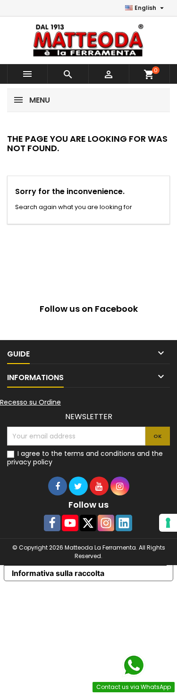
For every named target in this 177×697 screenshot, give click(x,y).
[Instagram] (106, 523)
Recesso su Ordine (30, 402)
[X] (88, 523)
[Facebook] (52, 523)
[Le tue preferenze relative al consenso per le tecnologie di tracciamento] (168, 523)
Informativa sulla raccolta (58, 573)
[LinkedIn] (124, 523)
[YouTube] (70, 523)
